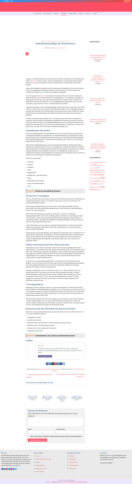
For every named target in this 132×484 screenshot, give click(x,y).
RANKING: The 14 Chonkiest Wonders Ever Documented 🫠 (76, 397)
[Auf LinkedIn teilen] (58, 363)
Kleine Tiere (72, 13)
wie (98, 187)
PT (67, 482)
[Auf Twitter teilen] (50, 363)
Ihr (102, 172)
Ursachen (99, 184)
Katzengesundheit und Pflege (49, 41)
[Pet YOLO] (66, 7)
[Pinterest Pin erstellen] (55, 363)
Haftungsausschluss (41, 468)
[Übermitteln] (129, 1)
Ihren (91, 174)
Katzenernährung (73, 465)
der (93, 165)
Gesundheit (93, 170)
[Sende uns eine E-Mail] (4, 1)
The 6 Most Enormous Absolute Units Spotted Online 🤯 (62, 398)
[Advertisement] (66, 27)
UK (64, 482)
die (95, 165)
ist (92, 175)
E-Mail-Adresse (61, 429)
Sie (98, 181)
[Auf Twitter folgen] (3, 1)
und (95, 184)
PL (57, 482)
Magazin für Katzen (64, 41)
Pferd (81, 13)
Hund (98, 170)
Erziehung (94, 167)
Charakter (100, 162)
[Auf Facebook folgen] (1, 1)
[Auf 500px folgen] (10, 1)
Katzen (63, 13)
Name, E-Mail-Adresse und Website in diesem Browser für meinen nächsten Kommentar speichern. (56, 436)
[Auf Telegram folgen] (12, 1)
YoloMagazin (93, 189)
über (101, 189)
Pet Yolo (64, 48)
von (102, 184)
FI (76, 482)
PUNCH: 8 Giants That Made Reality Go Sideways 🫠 (32, 397)
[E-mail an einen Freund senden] (52, 363)
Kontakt (38, 462)
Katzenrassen (72, 459)
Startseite (38, 13)
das (105, 162)
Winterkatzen (55, 370)
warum (92, 187)
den (90, 165)
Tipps (91, 184)
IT (62, 482)
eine (100, 165)
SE (71, 482)
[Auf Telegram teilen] (63, 363)
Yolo (102, 187)
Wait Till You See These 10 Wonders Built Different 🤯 (47, 397)
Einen (103, 165)
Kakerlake (71, 456)
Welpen (95, 187)
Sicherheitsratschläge (79, 369)
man (95, 178)
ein (98, 165)
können (91, 178)
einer (91, 167)
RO (69, 482)
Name (30, 429)
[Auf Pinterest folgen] (6, 1)
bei (96, 162)
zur (98, 189)
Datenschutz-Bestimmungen (43, 459)
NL (60, 482)
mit (97, 178)
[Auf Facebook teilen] (47, 363)
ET (81, 482)
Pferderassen (72, 468)
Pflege (91, 181)
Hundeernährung (73, 462)
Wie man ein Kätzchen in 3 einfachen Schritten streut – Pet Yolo (98, 100)
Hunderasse (97, 172)
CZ (83, 482)
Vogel (95, 13)
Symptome (104, 181)
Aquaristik (47, 13)
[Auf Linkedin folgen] (7, 1)
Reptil (88, 13)
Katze (42, 96)
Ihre (104, 172)
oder (100, 178)
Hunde (56, 13)
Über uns (38, 456)
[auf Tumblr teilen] (61, 363)
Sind (100, 181)
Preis (94, 181)
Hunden (92, 172)
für (72, 369)
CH (74, 482)
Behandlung (92, 162)
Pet (103, 177)
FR (55, 482)
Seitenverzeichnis (40, 465)
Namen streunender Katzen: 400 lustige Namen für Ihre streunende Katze (98, 57)
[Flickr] (9, 1)
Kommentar (31, 416)
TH (79, 482)
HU (86, 482)
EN (52, 482)
